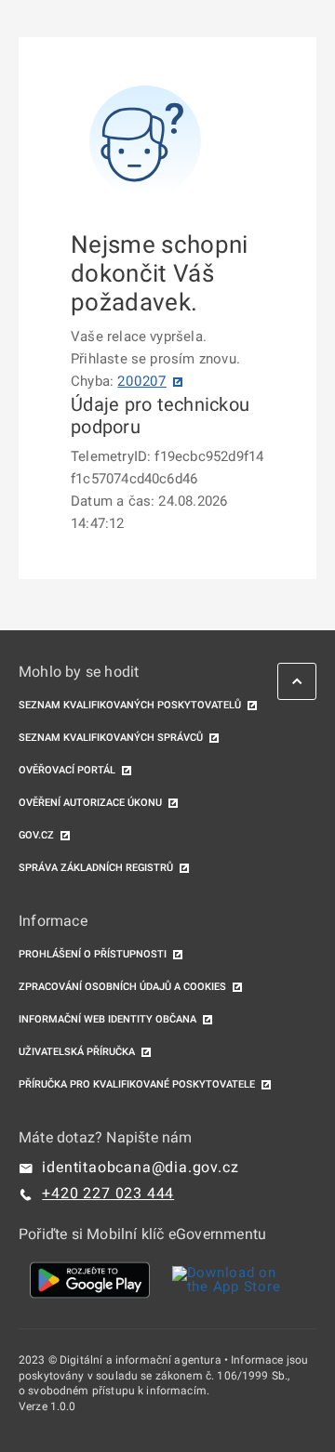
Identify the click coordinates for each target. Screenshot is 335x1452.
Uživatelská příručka (77, 1052)
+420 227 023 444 (108, 1193)
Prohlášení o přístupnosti (93, 954)
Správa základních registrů (96, 868)
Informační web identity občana (107, 1019)
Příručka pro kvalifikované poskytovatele (137, 1084)
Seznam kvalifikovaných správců (111, 738)
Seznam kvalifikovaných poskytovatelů (130, 705)
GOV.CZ (36, 835)
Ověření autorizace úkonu (90, 803)
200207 (142, 381)
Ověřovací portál (67, 770)
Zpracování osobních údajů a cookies (122, 987)
